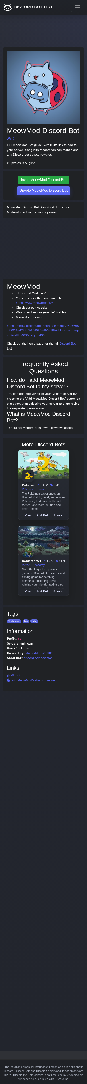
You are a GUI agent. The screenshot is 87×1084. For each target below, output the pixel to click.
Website (16, 675)
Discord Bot (67, 343)
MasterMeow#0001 (39, 653)
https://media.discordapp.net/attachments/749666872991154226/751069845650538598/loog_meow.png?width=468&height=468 (43, 330)
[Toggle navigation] (77, 7)
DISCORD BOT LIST (33, 7)
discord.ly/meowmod (38, 658)
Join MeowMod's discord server (32, 680)
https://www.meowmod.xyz (34, 302)
